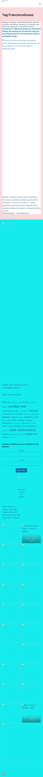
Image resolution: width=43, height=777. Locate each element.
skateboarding (26, 430)
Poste (11, 426)
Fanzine (6, 417)
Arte (4, 402)
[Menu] (40, 4)
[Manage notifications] (3, 773)
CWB (23, 406)
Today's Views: (8, 509)
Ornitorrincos (17, 423)
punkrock (31, 426)
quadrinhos (5, 430)
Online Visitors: (8, 507)
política (33, 423)
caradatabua (14, 402)
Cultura (4, 407)
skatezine (5, 434)
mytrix (14, 420)
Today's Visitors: (8, 512)
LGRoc (4, 420)
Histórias (5, 24)
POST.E (5, 426)
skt (18, 434)
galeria (21, 417)
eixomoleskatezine (8, 414)
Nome (21, 451)
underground (31, 434)
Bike (9, 402)
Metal (8, 420)
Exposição (19, 414)
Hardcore (28, 417)
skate (12, 430)
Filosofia (36, 22)
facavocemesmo (34, 414)
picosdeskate (26, 423)
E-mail (21, 460)
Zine (10, 437)
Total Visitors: (7, 518)
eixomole (33, 410)
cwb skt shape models (10, 411)
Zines (14, 437)
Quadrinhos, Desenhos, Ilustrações (22, 24)
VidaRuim (5, 437)
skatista (13, 434)
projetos (18, 426)
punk (24, 426)
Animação (5, 22)
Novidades (28, 420)
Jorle (36, 417)
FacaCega (26, 414)
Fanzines (13, 22)
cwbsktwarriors (24, 411)
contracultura (33, 402)
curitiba (13, 406)
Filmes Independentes (24, 22)
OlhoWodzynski (7, 423)
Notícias (21, 420)
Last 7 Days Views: (9, 515)
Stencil (22, 434)
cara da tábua (24, 402)
